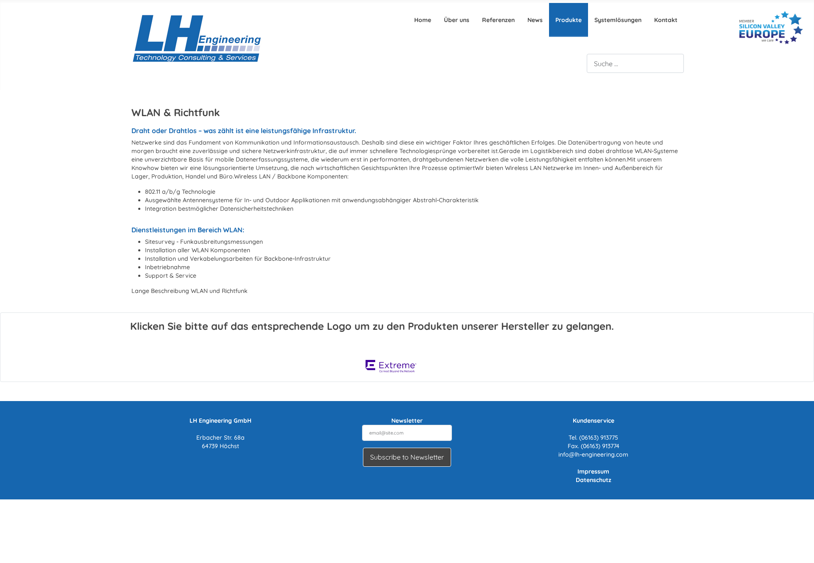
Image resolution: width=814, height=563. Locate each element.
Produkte (568, 20)
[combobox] (635, 63)
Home (422, 20)
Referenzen (498, 20)
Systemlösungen (617, 20)
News (535, 20)
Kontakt (665, 20)
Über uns (456, 20)
